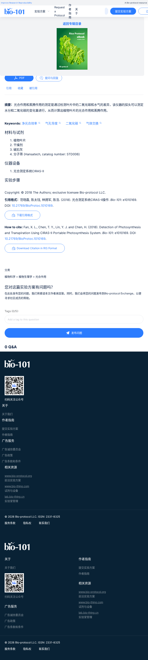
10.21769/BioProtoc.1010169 (32, 205)
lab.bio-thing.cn (14, 496)
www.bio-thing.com (17, 486)
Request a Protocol (59, 11)
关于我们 (7, 414)
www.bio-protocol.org (18, 475)
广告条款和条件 (11, 461)
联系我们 (44, 523)
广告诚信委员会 (11, 449)
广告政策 (7, 455)
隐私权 (27, 523)
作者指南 (70, 11)
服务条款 (10, 523)
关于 (76, 11)
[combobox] (74, 319)
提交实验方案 (123, 11)
